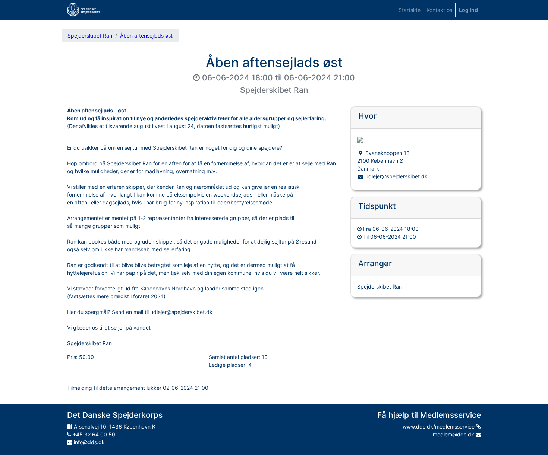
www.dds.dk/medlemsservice (439, 426)
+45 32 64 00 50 (93, 434)
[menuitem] (409, 10)
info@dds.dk (88, 442)
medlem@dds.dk (454, 434)
